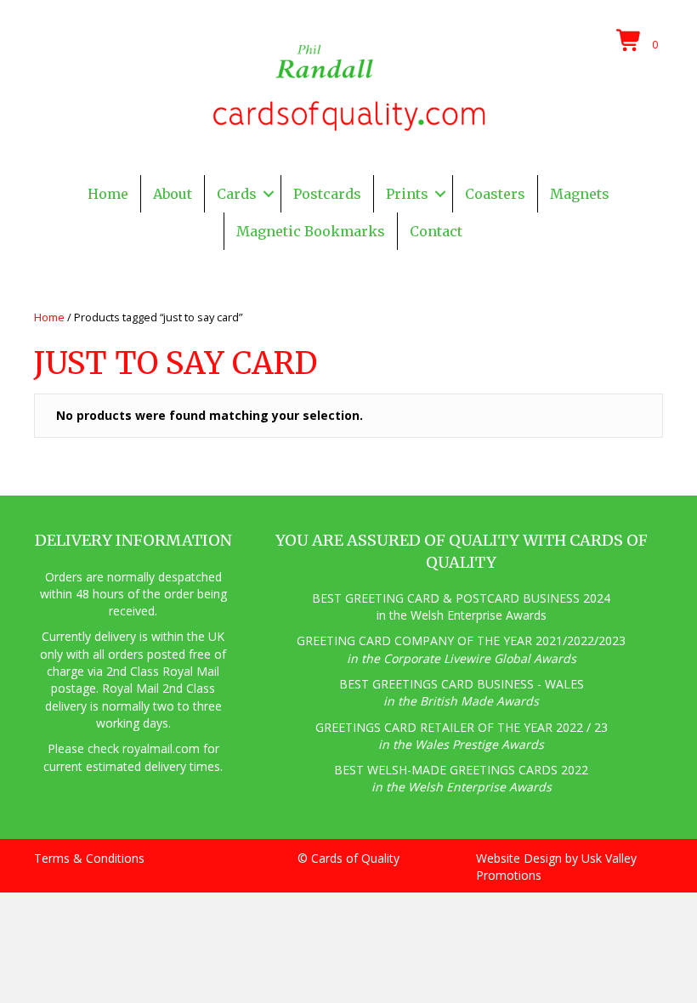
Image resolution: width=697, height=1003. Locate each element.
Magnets (579, 193)
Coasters (495, 193)
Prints (407, 193)
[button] (268, 193)
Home (108, 193)
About (172, 193)
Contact (436, 231)
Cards (237, 193)
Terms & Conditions (89, 858)
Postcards (327, 193)
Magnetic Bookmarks (310, 231)
